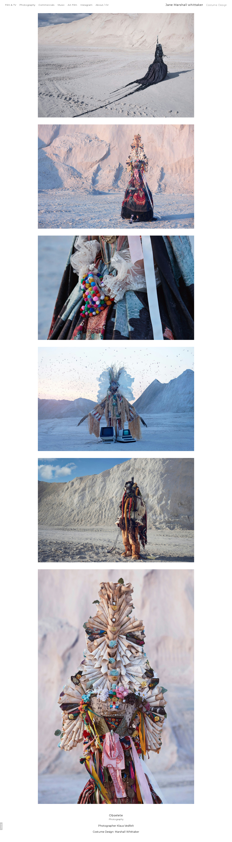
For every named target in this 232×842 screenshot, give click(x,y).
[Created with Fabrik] (1, 826)
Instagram (86, 5)
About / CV (102, 5)
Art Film (72, 5)
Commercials (46, 5)
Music (61, 5)
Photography (27, 5)
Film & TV (10, 5)
